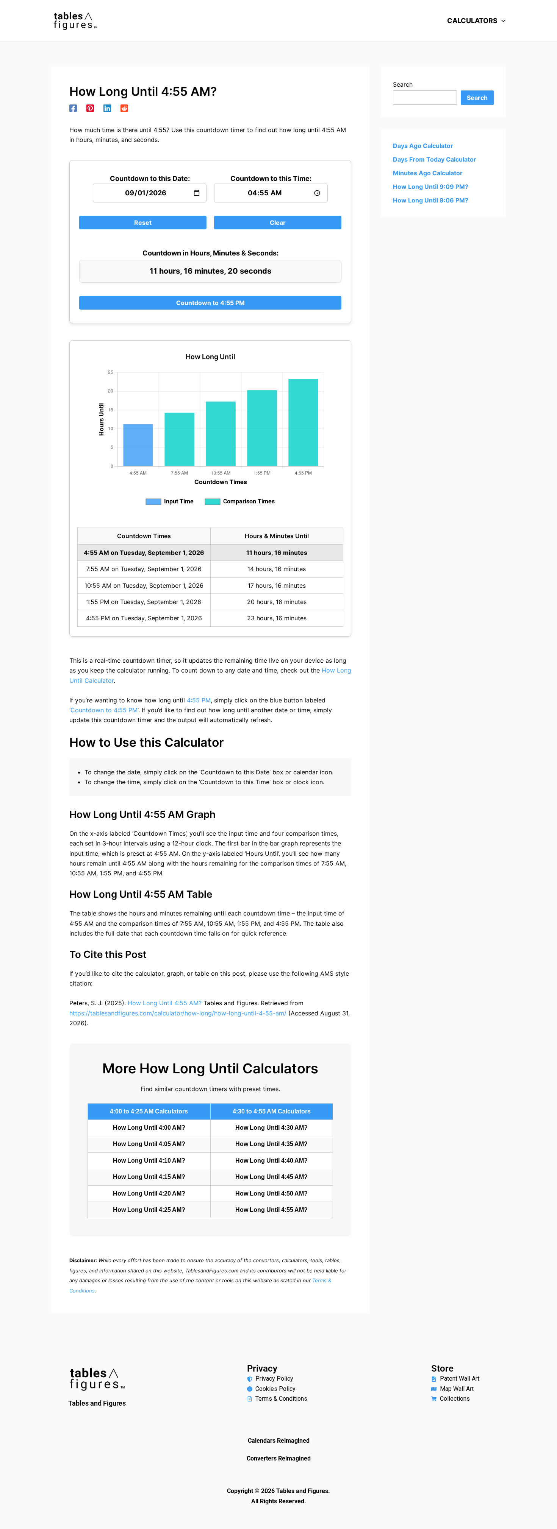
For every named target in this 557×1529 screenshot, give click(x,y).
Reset (143, 222)
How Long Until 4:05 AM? (149, 1144)
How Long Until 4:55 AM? (165, 1003)
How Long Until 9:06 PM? (430, 200)
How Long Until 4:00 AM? (149, 1127)
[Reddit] (124, 108)
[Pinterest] (90, 108)
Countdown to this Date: (150, 178)
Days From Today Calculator (434, 159)
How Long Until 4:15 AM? (149, 1177)
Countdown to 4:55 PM (210, 303)
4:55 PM (199, 700)
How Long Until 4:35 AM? (271, 1144)
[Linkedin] (107, 108)
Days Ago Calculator (423, 145)
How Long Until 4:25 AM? (149, 1210)
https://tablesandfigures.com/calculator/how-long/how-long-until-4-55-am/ (177, 1013)
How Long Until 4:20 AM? (149, 1193)
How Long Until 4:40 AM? (271, 1160)
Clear (278, 222)
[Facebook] (73, 108)
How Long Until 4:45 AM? (271, 1177)
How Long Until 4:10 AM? (149, 1160)
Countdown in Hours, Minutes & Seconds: (210, 253)
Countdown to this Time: (270, 178)
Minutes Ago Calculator (428, 173)
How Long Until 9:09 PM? (430, 186)
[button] (501, 21)
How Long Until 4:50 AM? (271, 1193)
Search (403, 84)
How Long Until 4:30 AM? (271, 1127)
